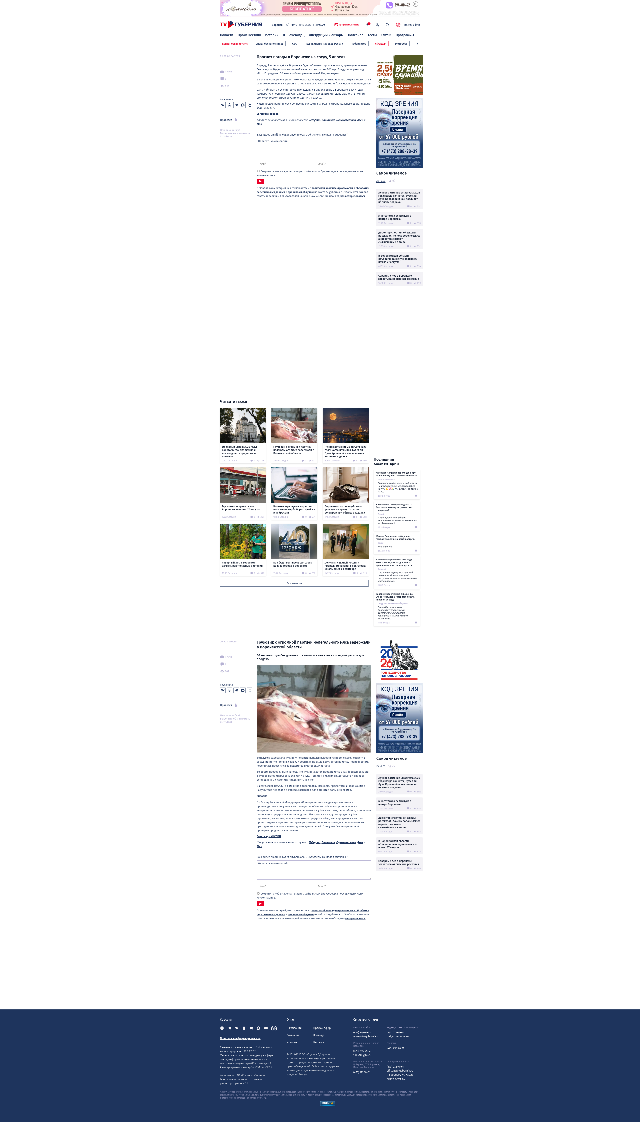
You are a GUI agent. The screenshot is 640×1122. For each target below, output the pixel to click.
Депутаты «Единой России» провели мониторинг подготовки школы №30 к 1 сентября (345, 565)
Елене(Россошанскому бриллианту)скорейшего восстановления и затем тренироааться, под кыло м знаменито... (393, 613)
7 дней (391, 180)
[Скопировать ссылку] (249, 105)
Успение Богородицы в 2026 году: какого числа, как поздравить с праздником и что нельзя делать (394, 562)
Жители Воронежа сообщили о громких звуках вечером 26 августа (395, 538)
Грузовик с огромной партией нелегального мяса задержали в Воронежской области (293, 450)
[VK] (237, 1028)
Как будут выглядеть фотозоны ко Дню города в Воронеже (292, 564)
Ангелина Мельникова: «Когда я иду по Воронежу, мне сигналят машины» (396, 474)
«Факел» (380, 43)
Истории (271, 35)
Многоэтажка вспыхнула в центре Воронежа (394, 217)
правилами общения (301, 192)
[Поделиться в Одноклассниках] (229, 105)
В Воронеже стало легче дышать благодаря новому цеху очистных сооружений (394, 507)
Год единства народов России (324, 43)
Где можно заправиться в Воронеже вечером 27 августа (241, 508)
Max (259, 124)
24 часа (381, 180)
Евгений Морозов (267, 113)
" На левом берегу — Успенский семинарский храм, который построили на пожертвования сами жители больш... (397, 576)
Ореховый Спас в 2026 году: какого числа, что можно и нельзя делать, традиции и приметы (239, 451)
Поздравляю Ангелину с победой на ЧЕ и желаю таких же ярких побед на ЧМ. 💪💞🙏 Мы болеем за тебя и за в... (398, 487)
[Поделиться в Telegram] (236, 105)
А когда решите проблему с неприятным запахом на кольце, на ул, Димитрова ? (397, 520)
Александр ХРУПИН (269, 836)
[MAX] (259, 1028)
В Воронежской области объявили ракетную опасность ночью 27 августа (397, 259)
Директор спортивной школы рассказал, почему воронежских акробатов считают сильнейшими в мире (399, 237)
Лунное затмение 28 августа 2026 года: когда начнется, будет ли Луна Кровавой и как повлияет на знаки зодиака (399, 197)
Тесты (372, 35)
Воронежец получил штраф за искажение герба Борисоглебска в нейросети (294, 509)
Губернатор (359, 43)
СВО (294, 43)
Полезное (355, 35)
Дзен (360, 120)
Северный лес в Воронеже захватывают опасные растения (398, 277)
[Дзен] (222, 1028)
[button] (417, 43)
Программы (405, 35)
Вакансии (293, 1035)
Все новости (294, 583)
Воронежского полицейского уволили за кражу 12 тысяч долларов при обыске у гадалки (345, 509)
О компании (294, 1028)
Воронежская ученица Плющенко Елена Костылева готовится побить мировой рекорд (395, 597)
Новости (226, 35)
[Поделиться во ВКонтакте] (223, 105)
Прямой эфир (411, 24)
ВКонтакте (328, 120)
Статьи (386, 35)
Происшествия (249, 35)
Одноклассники (346, 120)
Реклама (318, 1042)
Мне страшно (385, 546)
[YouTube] (266, 1028)
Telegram (314, 120)
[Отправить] (260, 181)
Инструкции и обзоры (326, 35)
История (292, 1042)
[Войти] (377, 25)
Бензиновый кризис (235, 43)
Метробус (401, 43)
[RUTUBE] (251, 1028)
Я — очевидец (293, 35)
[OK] (244, 1028)
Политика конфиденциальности (240, 1038)
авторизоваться (355, 196)
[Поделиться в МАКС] (243, 105)
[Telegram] (229, 1028)
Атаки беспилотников (270, 43)
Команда (318, 1035)
